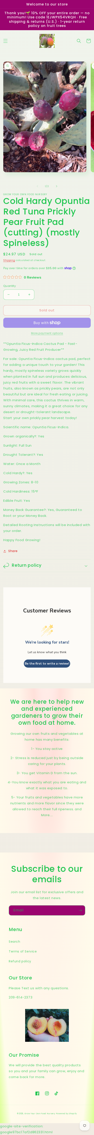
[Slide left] (37, 186)
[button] (5, 41)
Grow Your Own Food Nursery (39, 1113)
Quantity (9, 286)
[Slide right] (56, 186)
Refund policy (20, 961)
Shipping (9, 260)
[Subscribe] (80, 910)
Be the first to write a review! (47, 663)
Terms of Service (23, 951)
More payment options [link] (47, 333)
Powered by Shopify (66, 1113)
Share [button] (13, 551)
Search (14, 941)
